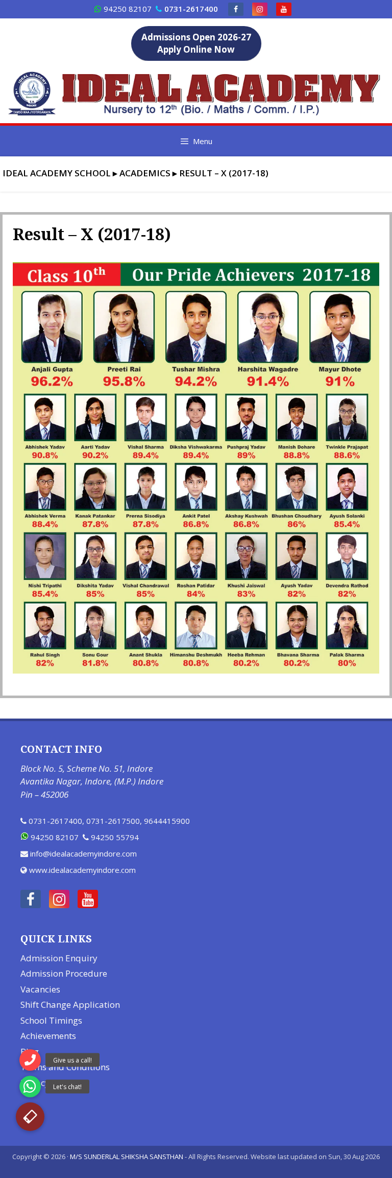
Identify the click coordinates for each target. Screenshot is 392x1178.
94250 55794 (115, 837)
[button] (30, 1116)
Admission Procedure (63, 973)
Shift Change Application (70, 1004)
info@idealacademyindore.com (83, 853)
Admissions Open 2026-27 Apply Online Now (196, 43)
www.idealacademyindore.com (82, 870)
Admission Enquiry (58, 958)
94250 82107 (128, 9)
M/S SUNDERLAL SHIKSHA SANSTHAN (126, 1156)
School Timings (51, 1020)
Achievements (48, 1036)
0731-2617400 (55, 821)
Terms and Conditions (65, 1067)
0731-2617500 (113, 821)
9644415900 (167, 821)
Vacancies (40, 989)
